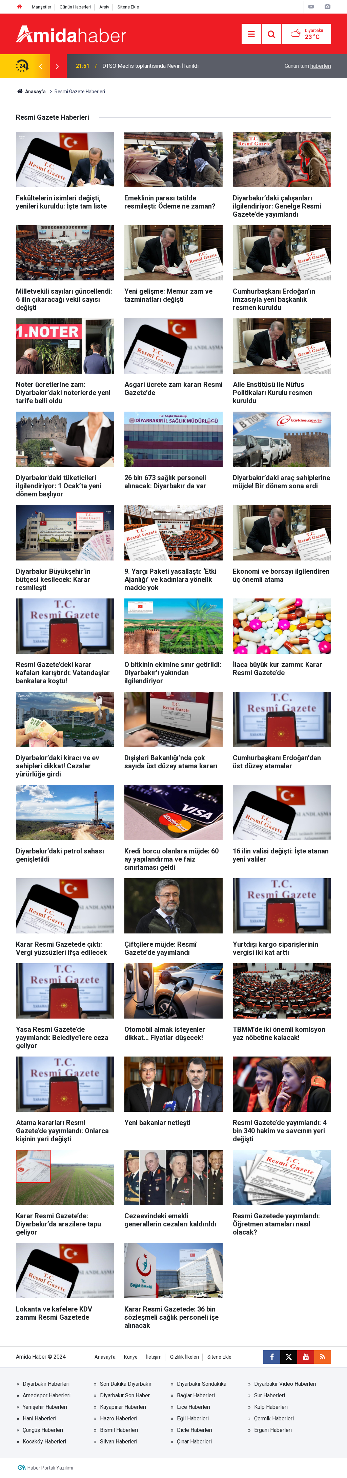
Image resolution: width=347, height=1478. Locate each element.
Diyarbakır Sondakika (201, 1384)
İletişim (154, 1357)
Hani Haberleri (39, 1418)
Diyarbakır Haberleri (46, 1384)
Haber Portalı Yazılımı (50, 1468)
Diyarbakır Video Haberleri (285, 1384)
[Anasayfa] (19, 6)
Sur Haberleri (269, 1395)
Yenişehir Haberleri (45, 1407)
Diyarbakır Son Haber (125, 1395)
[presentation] (40, 66)
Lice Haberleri (193, 1407)
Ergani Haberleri (273, 1430)
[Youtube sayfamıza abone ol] (305, 1357)
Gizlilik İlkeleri (184, 1357)
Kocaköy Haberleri (44, 1441)
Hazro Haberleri (118, 1418)
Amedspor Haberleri (46, 1395)
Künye (131, 1357)
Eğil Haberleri (193, 1418)
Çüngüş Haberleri (43, 1430)
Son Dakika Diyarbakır (125, 1384)
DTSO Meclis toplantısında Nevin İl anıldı (150, 66)
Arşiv (104, 6)
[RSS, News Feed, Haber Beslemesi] (322, 1357)
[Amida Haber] (71, 33)
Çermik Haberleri (274, 1418)
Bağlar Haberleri (196, 1395)
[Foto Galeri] (327, 6)
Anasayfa (35, 91)
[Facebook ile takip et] (271, 1357)
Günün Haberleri (75, 6)
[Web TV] (311, 6)
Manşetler (41, 6)
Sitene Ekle (128, 6)
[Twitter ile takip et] (288, 1357)
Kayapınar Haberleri (123, 1407)
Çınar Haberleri (194, 1441)
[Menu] (251, 34)
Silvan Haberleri (118, 1441)
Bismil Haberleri (119, 1430)
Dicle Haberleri (194, 1430)
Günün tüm (308, 66)
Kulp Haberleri (271, 1407)
